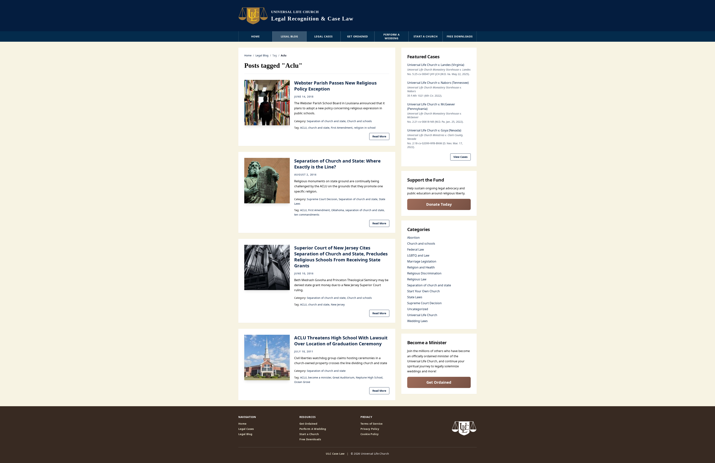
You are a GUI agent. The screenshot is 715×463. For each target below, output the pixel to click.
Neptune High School (369, 377)
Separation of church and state (326, 121)
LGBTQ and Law (418, 255)
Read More (379, 136)
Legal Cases (323, 36)
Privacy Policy (369, 429)
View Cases (460, 157)
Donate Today (439, 204)
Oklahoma (337, 210)
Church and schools (359, 121)
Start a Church (426, 36)
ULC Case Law (335, 453)
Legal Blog (289, 36)
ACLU (303, 127)
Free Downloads (460, 36)
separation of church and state (364, 210)
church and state (318, 127)
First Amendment (341, 127)
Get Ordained (357, 36)
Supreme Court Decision (322, 199)
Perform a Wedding (391, 36)
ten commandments (306, 214)
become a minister (319, 377)
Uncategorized (417, 309)
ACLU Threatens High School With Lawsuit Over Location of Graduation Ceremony (340, 341)
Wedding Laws (417, 321)
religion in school (365, 127)
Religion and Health (421, 267)
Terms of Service (371, 423)
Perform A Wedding (312, 429)
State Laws (414, 297)
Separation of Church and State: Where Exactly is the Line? (337, 164)
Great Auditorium (343, 377)
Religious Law (416, 279)
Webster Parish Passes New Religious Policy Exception (335, 86)
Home (255, 36)
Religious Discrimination (424, 273)
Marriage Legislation (421, 261)
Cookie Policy (369, 434)
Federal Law (415, 249)
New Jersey (338, 304)
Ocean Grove (302, 382)
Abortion (413, 238)
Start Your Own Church (423, 291)
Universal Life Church (422, 315)
